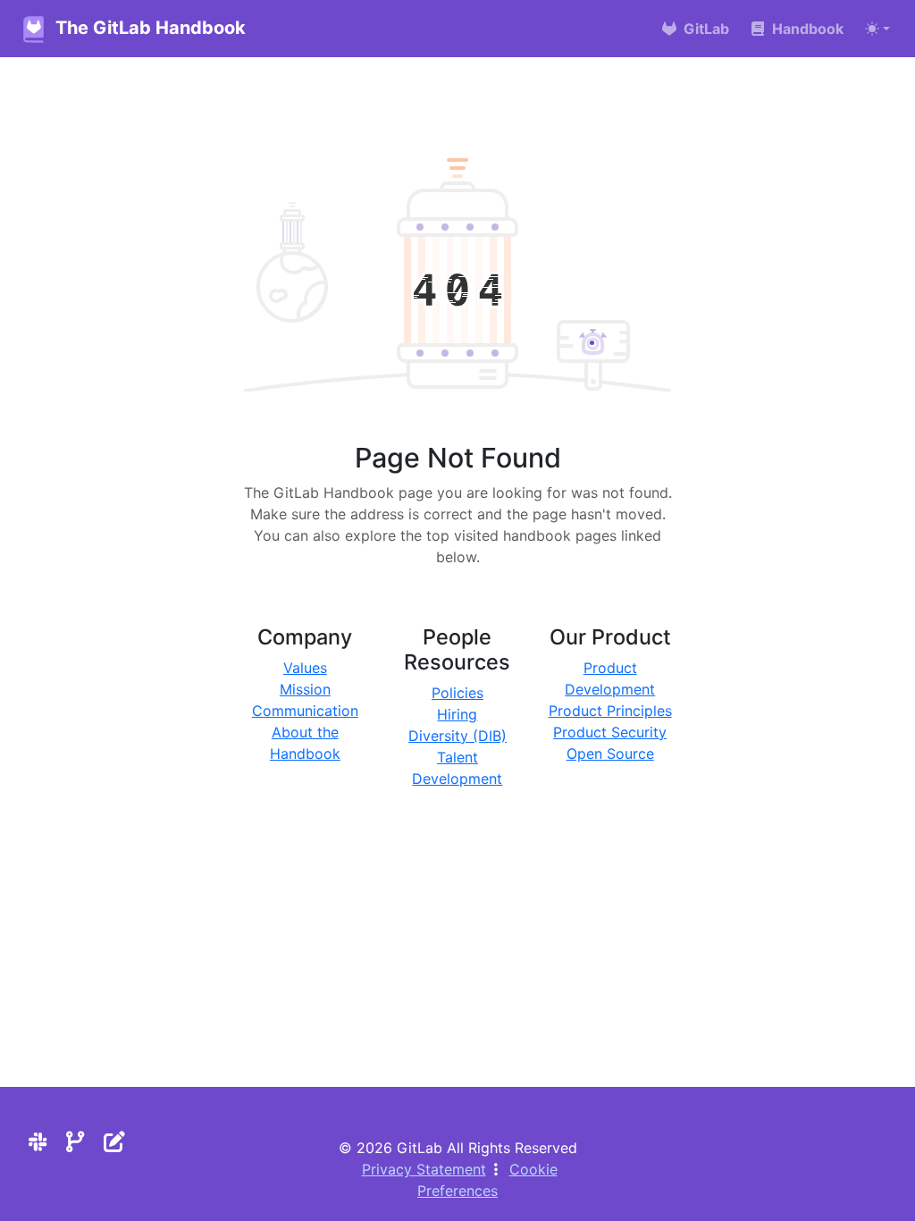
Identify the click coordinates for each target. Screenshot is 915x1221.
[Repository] (75, 1142)
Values (305, 668)
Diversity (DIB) (457, 736)
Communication (305, 711)
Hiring (457, 714)
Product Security (610, 732)
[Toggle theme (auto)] (877, 28)
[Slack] (38, 1142)
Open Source (610, 753)
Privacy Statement (424, 1169)
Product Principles (610, 711)
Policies (457, 693)
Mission (305, 689)
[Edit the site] (114, 1142)
